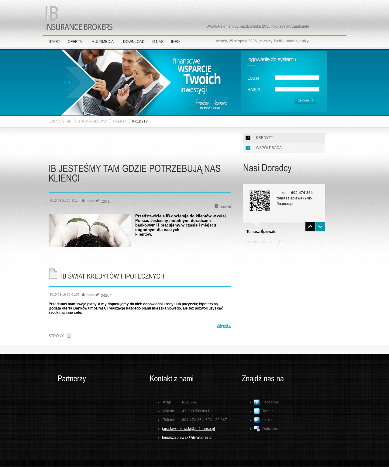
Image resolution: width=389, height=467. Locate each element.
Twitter (267, 411)
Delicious (270, 429)
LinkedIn (269, 420)
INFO (175, 42)
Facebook (270, 402)
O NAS (158, 42)
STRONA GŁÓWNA (92, 121)
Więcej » (224, 326)
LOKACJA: (57, 121)
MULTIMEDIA (102, 42)
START (54, 42)
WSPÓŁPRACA (269, 148)
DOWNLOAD (134, 42)
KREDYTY (264, 138)
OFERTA (75, 42)
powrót (225, 207)
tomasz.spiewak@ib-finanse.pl (187, 437)
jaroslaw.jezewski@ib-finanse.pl (188, 429)
